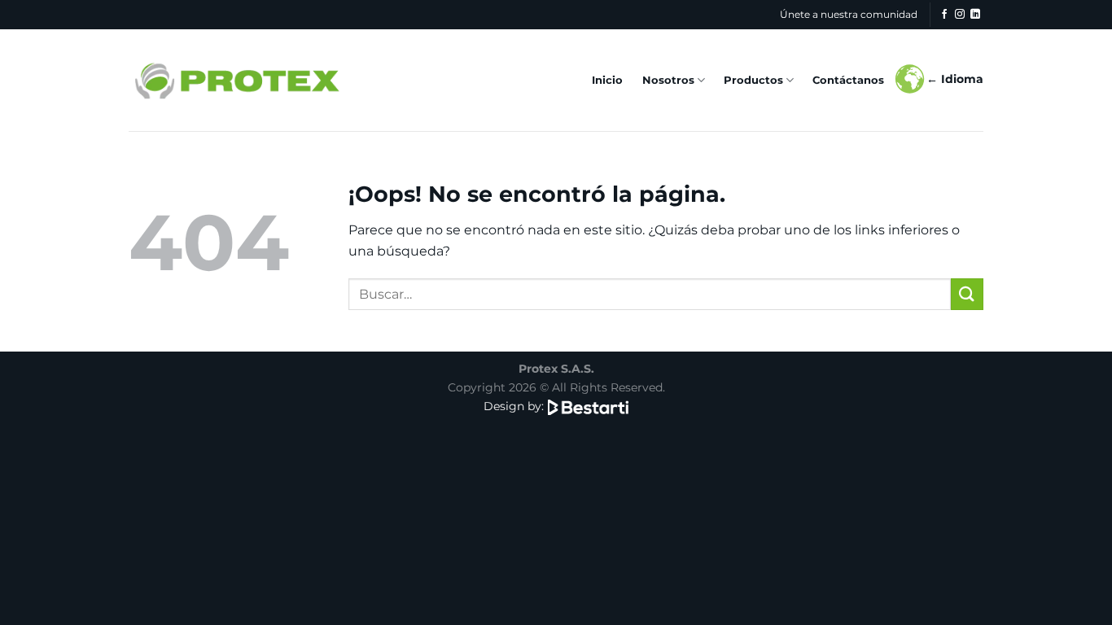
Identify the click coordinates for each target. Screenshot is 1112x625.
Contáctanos (848, 80)
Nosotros (668, 80)
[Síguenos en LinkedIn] (975, 14)
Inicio (607, 80)
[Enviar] (967, 294)
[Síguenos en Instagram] (960, 14)
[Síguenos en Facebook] (944, 14)
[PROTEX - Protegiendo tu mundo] (236, 80)
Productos (753, 80)
